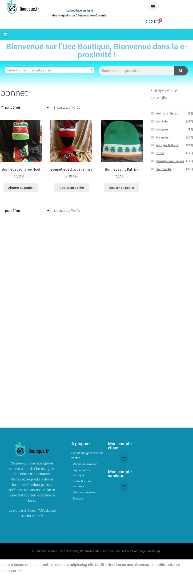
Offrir (160, 153)
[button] (153, 6)
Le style (162, 121)
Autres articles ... (168, 113)
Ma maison (164, 137)
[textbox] (49, 70)
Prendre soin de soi (170, 161)
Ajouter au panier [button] (21, 187)
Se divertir (163, 169)
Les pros (162, 129)
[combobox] (49, 70)
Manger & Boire (167, 145)
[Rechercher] (181, 70)
